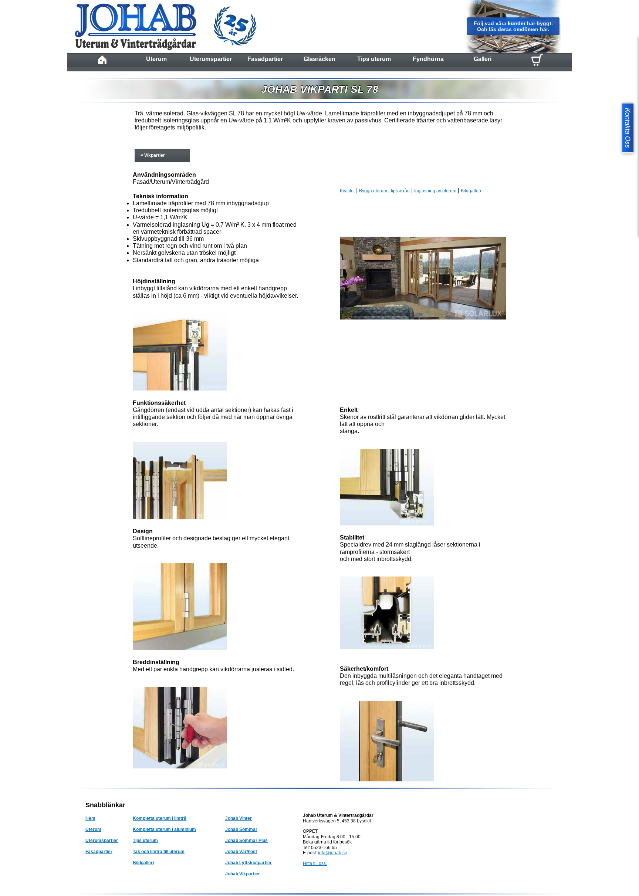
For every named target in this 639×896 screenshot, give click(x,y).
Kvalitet (347, 190)
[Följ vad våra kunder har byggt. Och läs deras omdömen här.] (513, 51)
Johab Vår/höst (241, 851)
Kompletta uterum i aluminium (164, 829)
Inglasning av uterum (435, 190)
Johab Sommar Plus (246, 840)
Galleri (482, 59)
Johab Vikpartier (242, 873)
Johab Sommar (241, 829)
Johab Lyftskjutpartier (248, 862)
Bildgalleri (471, 190)
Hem (90, 818)
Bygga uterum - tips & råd (384, 190)
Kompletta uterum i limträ (159, 818)
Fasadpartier (265, 59)
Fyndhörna (428, 59)
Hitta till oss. (315, 863)
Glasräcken (319, 59)
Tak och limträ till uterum (159, 851)
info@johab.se (332, 852)
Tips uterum (374, 59)
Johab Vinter (238, 818)
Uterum (156, 59)
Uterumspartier (211, 59)
